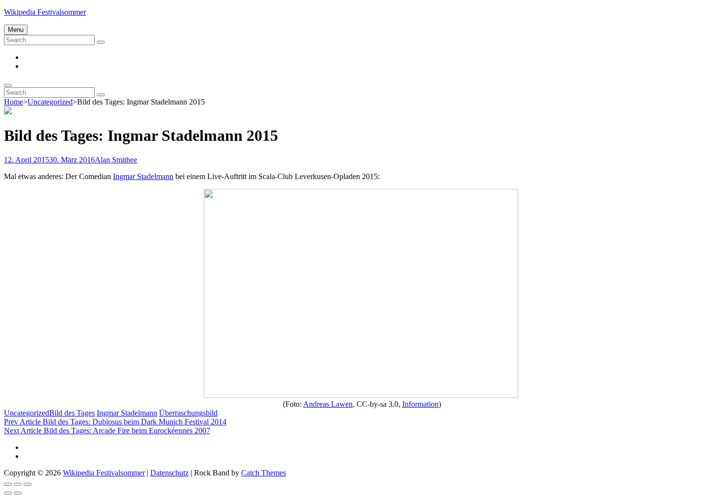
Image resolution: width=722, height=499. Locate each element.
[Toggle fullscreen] (18, 484)
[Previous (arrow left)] (8, 493)
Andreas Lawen (328, 404)
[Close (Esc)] (8, 484)
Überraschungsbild (188, 413)
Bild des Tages (72, 413)
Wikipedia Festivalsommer (45, 12)
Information (420, 404)
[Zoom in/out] (27, 484)
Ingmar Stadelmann (143, 176)
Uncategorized (50, 102)
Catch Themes (263, 473)
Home (13, 102)
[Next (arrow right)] (18, 493)
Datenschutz (169, 473)
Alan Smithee (116, 160)
